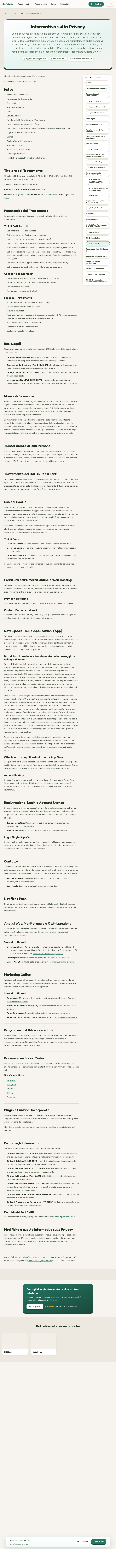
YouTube (11, 1089)
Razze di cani (23, 4)
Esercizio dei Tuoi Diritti (96, 274)
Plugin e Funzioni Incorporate (93, 262)
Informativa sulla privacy (43, 953)
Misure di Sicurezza (94, 124)
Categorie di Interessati (96, 107)
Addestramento (41, 4)
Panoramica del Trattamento (92, 95)
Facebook (11, 1080)
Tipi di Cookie (92, 149)
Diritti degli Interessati (95, 269)
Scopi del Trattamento (95, 113)
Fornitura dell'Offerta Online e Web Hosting (95, 155)
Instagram (11, 1084)
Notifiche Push (92, 220)
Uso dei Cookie (92, 144)
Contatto (15, 13)
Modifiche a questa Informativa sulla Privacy (96, 281)
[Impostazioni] (28, 1540)
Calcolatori (64, 4)
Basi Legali (90, 119)
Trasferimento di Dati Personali (95, 131)
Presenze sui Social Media (96, 256)
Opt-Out (59, 953)
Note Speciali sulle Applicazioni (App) (93, 174)
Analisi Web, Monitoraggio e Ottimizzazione (97, 226)
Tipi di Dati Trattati (94, 101)
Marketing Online (93, 238)
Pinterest (11, 1097)
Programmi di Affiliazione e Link (97, 250)
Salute (53, 4)
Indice (88, 83)
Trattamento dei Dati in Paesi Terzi (95, 137)
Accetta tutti (98, 1542)
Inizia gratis (34, 1306)
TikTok (10, 1093)
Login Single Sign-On (95, 208)
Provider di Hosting (94, 162)
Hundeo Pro (96, 4)
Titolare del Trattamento (96, 89)
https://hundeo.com (49, 194)
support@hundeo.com (20, 194)
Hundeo (7, 4)
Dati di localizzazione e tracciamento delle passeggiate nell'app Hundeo (96, 182)
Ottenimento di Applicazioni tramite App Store (97, 189)
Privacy (26, 1544)
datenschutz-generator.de (40, 1260)
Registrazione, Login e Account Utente (95, 201)
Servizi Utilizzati (93, 232)
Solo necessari (82, 1542)
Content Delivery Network (96, 168)
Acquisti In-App (93, 195)
